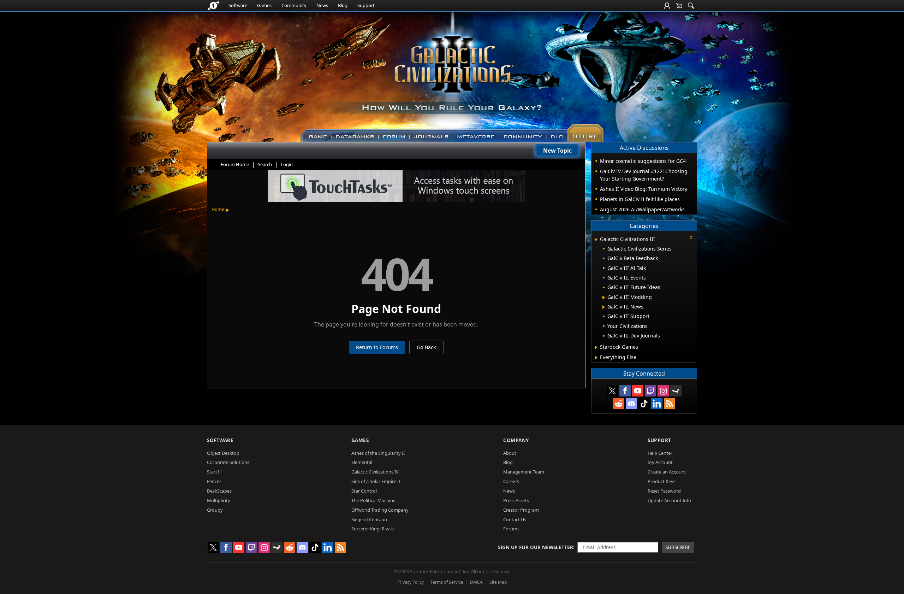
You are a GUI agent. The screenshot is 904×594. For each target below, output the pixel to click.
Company (516, 440)
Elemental (361, 462)
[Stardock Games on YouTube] (637, 390)
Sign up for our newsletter (535, 547)
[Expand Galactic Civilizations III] (595, 240)
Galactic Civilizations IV (375, 472)
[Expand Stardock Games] (596, 347)
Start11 (214, 472)
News (322, 5)
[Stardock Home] (213, 5)
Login (287, 164)
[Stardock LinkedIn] (656, 403)
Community (294, 5)
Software (237, 5)
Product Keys (662, 481)
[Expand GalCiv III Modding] (603, 297)
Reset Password (664, 491)
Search (265, 164)
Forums (511, 528)
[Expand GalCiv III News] (603, 307)
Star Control (364, 491)
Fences (214, 481)
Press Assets (516, 500)
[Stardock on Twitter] (612, 390)
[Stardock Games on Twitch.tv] (650, 390)
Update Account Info (669, 500)
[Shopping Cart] (679, 5)
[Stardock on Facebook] (625, 390)
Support (366, 5)
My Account (660, 462)
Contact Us (514, 519)
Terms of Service (446, 582)
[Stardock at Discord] (631, 403)
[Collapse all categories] (691, 237)
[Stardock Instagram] (663, 390)
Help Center (660, 453)
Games (264, 5)
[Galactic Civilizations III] (452, 73)
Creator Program (521, 510)
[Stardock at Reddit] (618, 403)
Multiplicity (218, 500)
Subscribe (678, 547)
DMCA (476, 582)
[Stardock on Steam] (676, 390)
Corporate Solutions (228, 462)
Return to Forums (377, 347)
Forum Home (235, 164)
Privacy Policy (410, 582)
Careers (511, 481)
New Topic (557, 150)
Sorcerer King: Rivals (372, 528)
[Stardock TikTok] (644, 403)
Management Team (523, 472)
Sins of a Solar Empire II (375, 481)
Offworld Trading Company (380, 510)
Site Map (498, 582)
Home (218, 209)
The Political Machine (373, 500)
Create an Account (667, 472)
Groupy (215, 510)
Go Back (426, 347)
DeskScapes (219, 491)
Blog (342, 5)
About (509, 453)
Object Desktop (223, 453)
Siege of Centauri (369, 519)
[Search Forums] (691, 5)
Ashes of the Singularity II (378, 453)
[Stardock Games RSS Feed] (669, 403)
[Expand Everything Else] (596, 357)
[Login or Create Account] (667, 5)
